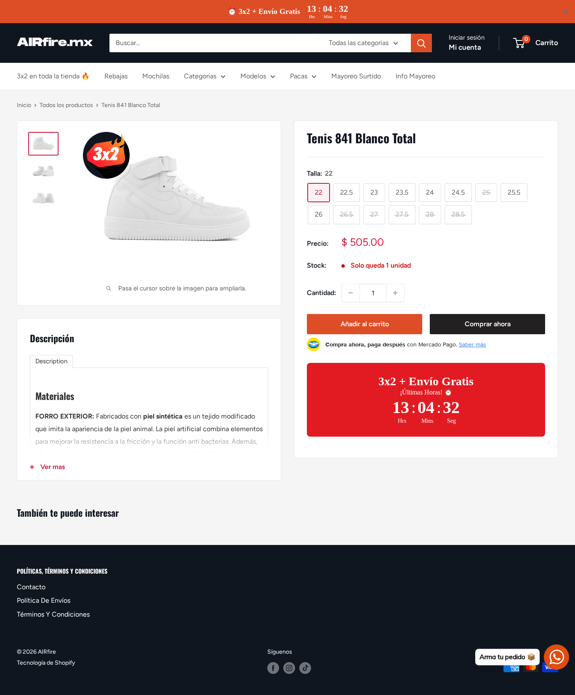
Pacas (298, 76)
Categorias (200, 76)
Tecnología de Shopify (46, 662)
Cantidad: (321, 293)
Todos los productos (66, 105)
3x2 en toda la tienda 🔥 (53, 76)
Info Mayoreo (415, 76)
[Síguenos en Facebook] (273, 668)
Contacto (31, 587)
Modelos (253, 76)
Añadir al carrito (365, 324)
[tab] (51, 361)
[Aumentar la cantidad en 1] (395, 293)
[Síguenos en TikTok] (305, 668)
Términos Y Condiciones (53, 614)
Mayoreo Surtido (356, 76)
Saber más (472, 344)
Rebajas (116, 76)
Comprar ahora (488, 324)
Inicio (24, 105)
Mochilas (155, 76)
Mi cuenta (465, 47)
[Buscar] (421, 43)
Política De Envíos (43, 600)
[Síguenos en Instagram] (289, 668)
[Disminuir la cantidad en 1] (350, 293)
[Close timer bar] (566, 12)
